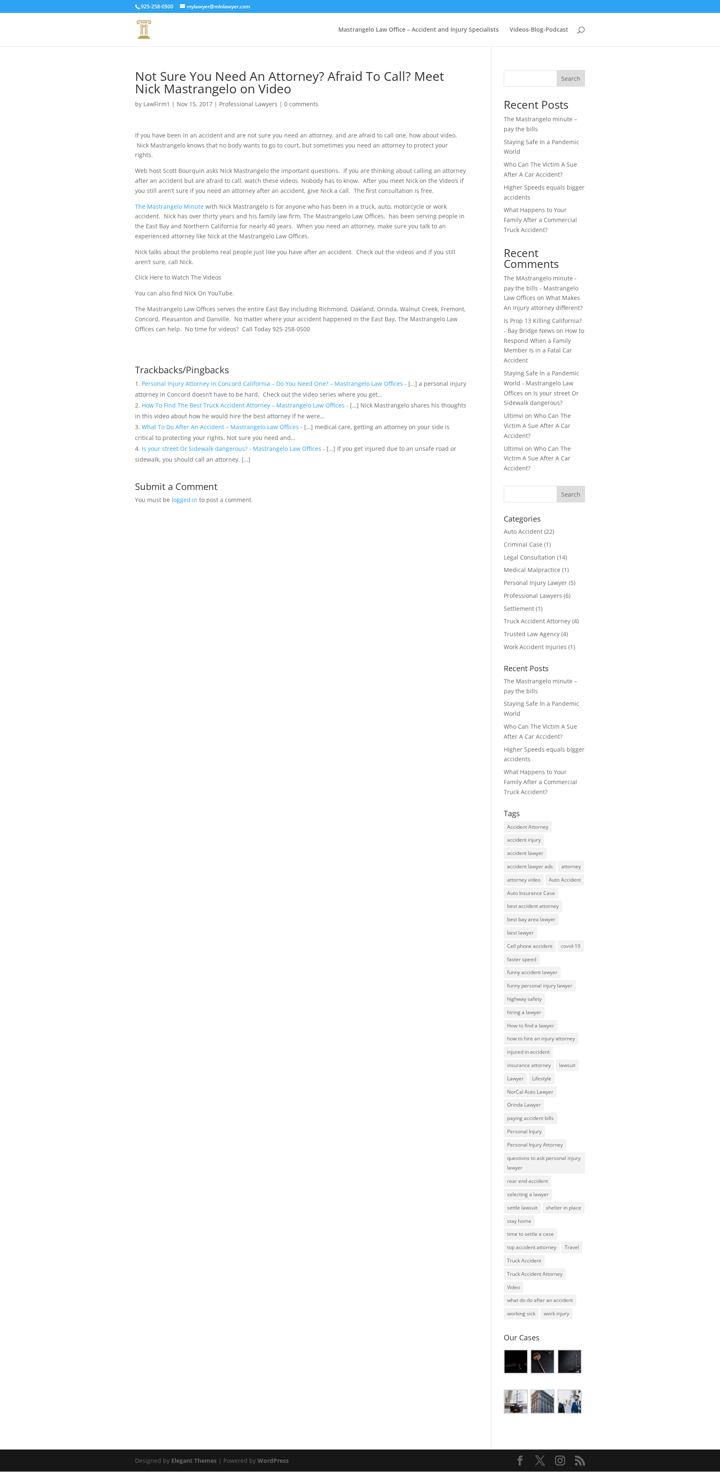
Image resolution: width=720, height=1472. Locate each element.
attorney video (523, 879)
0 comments (301, 104)
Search (570, 78)
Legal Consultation (529, 557)
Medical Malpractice (532, 570)
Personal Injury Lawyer (535, 583)
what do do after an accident (540, 1300)
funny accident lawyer (532, 972)
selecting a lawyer (528, 1194)
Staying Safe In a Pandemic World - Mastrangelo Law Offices (541, 383)
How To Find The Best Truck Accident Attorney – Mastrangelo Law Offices (243, 405)
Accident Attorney (527, 826)
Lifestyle (541, 1078)
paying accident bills (530, 1118)
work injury (556, 1313)
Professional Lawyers (248, 104)
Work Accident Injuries (535, 647)
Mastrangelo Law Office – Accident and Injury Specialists (418, 30)
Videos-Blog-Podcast (539, 30)
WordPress (273, 1461)
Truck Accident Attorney (537, 621)
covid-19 (570, 946)
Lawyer (515, 1078)
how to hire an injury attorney (541, 1038)
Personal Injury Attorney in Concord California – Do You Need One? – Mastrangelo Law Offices (272, 383)
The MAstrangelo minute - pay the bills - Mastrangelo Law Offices (541, 288)
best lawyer (520, 932)
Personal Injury (524, 1131)
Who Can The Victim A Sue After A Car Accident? (537, 426)
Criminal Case (523, 544)
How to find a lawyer (530, 1025)
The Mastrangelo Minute (169, 206)
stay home (519, 1221)
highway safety (524, 998)
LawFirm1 (156, 104)
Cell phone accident (529, 946)
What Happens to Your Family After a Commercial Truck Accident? (540, 220)
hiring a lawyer (524, 1012)
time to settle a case (530, 1233)
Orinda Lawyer (524, 1104)
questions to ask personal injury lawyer (543, 1163)
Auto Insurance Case (531, 893)
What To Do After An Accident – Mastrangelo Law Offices (220, 427)
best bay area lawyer (531, 919)
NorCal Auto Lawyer (530, 1091)
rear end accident (527, 1181)
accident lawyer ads (530, 866)
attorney (571, 866)
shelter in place (563, 1207)
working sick (521, 1313)
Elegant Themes (194, 1461)
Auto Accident (523, 531)
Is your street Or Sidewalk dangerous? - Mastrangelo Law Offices (231, 448)
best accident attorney (533, 906)
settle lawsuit (522, 1207)
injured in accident (528, 1051)
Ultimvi (513, 416)
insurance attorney (529, 1065)
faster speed (521, 959)
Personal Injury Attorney (535, 1144)
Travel (572, 1247)
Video (513, 1287)
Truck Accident (524, 1260)
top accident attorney (531, 1247)
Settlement (519, 608)
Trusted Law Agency (532, 634)
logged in (185, 500)
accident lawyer (525, 853)
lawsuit (567, 1065)
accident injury (524, 839)
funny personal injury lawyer (539, 985)
